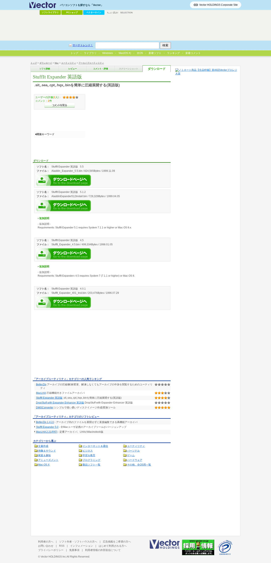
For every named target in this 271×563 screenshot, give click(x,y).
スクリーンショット (128, 68)
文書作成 (43, 446)
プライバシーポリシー (51, 550)
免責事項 (74, 550)
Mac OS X (44, 464)
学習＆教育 (89, 455)
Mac (57, 63)
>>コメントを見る (59, 105)
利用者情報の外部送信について (103, 550)
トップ (33, 63)
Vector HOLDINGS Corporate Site (218, 4)
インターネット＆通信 (95, 446)
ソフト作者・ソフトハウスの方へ (78, 541)
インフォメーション (81, 545)
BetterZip (41, 384)
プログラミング (91, 460)
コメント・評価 (100, 68)
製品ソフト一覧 (91, 464)
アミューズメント (48, 460)
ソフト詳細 (44, 68)
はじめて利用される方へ (113, 545)
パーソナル (133, 450)
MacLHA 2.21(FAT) (46, 431)
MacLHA (41, 392)
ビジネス (88, 450)
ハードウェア (134, 460)
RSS (61, 545)
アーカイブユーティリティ (91, 63)
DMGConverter (44, 407)
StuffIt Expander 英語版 (49, 397)
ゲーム (131, 455)
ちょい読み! (112, 12)
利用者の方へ (45, 541)
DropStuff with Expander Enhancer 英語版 (60, 402)
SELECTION (126, 12)
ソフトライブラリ (50, 12)
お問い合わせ (45, 545)
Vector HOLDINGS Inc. (53, 556)
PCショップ (72, 12)
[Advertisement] (68, 344)
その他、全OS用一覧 (139, 464)
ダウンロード (45, 63)
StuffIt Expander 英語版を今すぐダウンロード (63, 180)
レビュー (72, 68)
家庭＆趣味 (44, 455)
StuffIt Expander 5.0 (47, 427)
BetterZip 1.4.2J (45, 422)
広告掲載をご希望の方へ (117, 541)
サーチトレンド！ (83, 45)
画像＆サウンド (47, 450)
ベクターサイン (93, 12)
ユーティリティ (68, 63)
